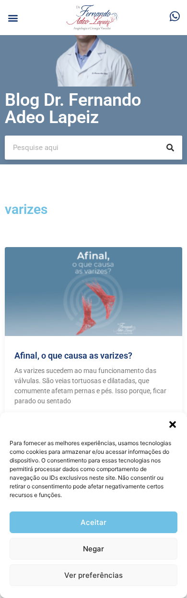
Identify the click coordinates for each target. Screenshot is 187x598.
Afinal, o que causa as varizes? (73, 355)
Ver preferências (93, 575)
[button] (172, 424)
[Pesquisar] (170, 148)
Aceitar (93, 522)
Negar (93, 548)
